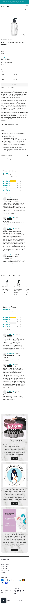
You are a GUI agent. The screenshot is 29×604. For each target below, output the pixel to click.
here (7, 108)
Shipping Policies (5, 564)
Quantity (3, 64)
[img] (10, 198)
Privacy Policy (4, 566)
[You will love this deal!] (14, 427)
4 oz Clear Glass (8, 39)
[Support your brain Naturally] (14, 520)
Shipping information (6, 155)
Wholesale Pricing (6, 159)
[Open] (3, 600)
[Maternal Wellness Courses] (14, 475)
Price (2, 51)
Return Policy (4, 568)
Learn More (16, 2)
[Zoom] (23, 34)
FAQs (2, 562)
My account (3, 572)
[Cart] (23, 6)
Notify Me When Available (7, 87)
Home (2, 39)
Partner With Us (5, 570)
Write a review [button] (14, 176)
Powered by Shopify (17, 600)
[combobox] (14, 9)
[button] (4, 58)
